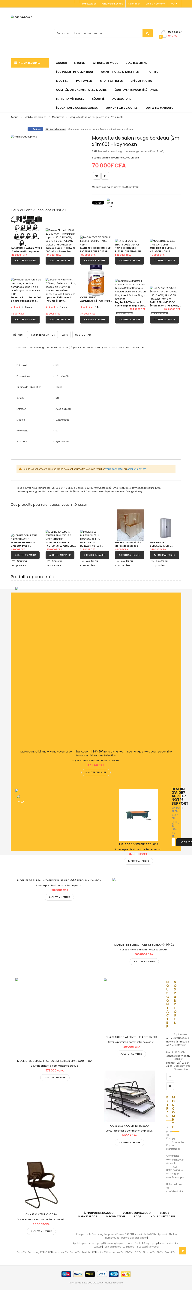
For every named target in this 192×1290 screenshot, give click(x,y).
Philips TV (101, 1252)
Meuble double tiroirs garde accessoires (128, 544)
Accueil (15, 117)
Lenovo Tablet (134, 1243)
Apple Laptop (80, 1243)
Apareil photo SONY (145, 1234)
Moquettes (58, 117)
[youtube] (170, 1086)
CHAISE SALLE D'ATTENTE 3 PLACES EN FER (131, 1037)
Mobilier (178, 1058)
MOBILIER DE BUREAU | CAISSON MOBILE (163, 249)
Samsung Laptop (114, 1243)
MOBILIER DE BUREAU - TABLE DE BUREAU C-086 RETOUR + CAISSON (59, 880)
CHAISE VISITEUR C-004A (41, 1214)
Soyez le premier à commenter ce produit (115, 157)
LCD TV (137, 1252)
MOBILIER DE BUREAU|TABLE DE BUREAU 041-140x (144, 944)
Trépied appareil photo (134, 1237)
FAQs (175, 1166)
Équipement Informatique (181, 1036)
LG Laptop (128, 1246)
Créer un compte (155, 3)
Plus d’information (42, 334)
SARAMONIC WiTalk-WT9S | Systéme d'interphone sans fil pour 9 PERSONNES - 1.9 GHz (26, 249)
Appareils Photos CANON (119, 1234)
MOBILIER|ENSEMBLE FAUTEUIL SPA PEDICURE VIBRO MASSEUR (60, 544)
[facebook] (170, 1076)
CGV (174, 1149)
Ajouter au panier (25, 260)
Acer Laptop (96, 1243)
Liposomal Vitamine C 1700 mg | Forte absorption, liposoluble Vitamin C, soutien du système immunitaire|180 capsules (61, 299)
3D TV (160, 1252)
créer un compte (136, 469)
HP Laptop (141, 1246)
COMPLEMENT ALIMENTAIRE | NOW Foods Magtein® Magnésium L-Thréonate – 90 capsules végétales (95, 299)
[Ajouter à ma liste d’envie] (96, 667)
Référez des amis (56, 129)
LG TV (47, 1252)
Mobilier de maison (36, 117)
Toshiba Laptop (112, 1246)
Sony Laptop (150, 1243)
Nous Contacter (178, 1158)
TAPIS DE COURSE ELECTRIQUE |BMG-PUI (128, 249)
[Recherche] (147, 33)
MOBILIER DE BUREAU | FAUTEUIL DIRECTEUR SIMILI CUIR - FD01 (54, 1061)
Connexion (134, 3)
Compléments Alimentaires (182, 1067)
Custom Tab (83, 334)
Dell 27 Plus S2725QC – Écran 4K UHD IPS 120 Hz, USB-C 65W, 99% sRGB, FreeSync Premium (164, 304)
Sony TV (21, 1252)
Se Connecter (178, 1140)
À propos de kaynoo (99, 1213)
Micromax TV (116, 1252)
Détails (18, 334)
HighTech (179, 1052)
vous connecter (114, 469)
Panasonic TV (60, 1252)
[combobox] (103, 33)
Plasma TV (149, 1252)
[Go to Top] (182, 1250)
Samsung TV (35, 1252)
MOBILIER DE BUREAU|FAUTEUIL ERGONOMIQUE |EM (91, 544)
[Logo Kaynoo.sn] (31, 33)
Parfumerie (180, 1045)
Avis (65, 334)
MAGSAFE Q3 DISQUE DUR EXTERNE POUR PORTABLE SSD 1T (95, 249)
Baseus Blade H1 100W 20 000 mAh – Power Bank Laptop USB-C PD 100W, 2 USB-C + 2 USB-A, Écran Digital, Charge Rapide (61, 249)
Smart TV (170, 1252)
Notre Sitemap (177, 1175)
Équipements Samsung (90, 1234)
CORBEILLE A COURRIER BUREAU (129, 1126)
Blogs (164, 1213)
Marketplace (89, 3)
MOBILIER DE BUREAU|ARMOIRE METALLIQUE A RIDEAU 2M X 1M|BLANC (165, 544)
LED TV (128, 1252)
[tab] (82, 334)
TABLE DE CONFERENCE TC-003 (138, 844)
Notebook (153, 1246)
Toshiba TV (88, 1252)
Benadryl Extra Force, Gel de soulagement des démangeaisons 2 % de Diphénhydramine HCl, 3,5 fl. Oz (26, 299)
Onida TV (75, 1252)
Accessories (166, 1243)
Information (115, 1216)
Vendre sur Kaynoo (112, 3)
